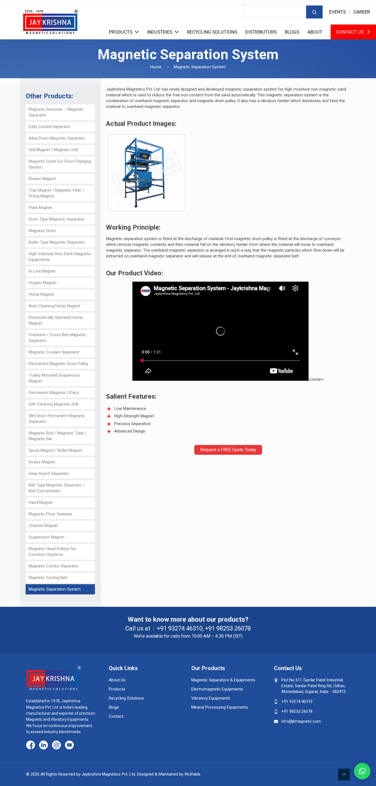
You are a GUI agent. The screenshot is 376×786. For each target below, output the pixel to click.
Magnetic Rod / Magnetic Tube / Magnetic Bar (57, 436)
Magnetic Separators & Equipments (223, 680)
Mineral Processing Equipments (219, 707)
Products (120, 32)
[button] (362, 771)
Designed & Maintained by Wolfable (168, 774)
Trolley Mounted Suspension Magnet (54, 378)
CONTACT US (350, 32)
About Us (117, 680)
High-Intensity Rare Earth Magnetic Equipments (60, 256)
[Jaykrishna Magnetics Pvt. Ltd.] (50, 20)
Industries (159, 32)
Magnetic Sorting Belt (48, 577)
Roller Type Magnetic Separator (57, 242)
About (314, 32)
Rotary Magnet (42, 461)
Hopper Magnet (42, 282)
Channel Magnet (43, 525)
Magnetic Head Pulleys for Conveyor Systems (52, 551)
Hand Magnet (41, 502)
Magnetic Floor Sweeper (50, 514)
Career (361, 12)
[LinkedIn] (43, 745)
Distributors (261, 32)
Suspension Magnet (46, 537)
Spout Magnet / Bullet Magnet (55, 450)
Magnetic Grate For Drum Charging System (60, 164)
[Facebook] (30, 745)
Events (337, 12)
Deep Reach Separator (49, 473)
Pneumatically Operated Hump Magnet (56, 320)
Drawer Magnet (42, 178)
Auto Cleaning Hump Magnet (54, 305)
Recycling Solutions (212, 32)
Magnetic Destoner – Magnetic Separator (56, 112)
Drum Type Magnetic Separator (57, 219)
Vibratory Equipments (210, 698)
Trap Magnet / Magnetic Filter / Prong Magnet (56, 193)
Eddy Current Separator (50, 126)
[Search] (314, 12)
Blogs (292, 32)
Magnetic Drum (42, 230)
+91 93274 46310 (180, 628)
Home (155, 66)
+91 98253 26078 (228, 628)
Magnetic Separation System (55, 589)
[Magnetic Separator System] (146, 172)
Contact (116, 716)
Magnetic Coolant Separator (54, 352)
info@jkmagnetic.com (301, 721)
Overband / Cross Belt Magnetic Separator (57, 337)
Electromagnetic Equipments (217, 689)
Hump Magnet (41, 294)
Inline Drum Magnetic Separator (57, 138)
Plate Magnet (40, 207)
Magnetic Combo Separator (54, 566)
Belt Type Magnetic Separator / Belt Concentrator (57, 488)
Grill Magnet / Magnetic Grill (53, 149)
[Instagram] (56, 745)
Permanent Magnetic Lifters (54, 392)
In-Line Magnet (42, 271)
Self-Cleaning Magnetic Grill (53, 404)
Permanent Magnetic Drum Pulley (58, 363)
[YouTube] (69, 745)
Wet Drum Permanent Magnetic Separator (57, 418)
